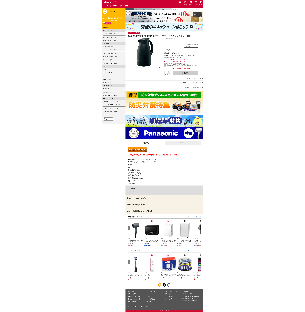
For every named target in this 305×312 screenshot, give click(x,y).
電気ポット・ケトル (166, 9)
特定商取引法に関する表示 (110, 95)
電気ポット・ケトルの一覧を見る (192, 82)
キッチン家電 (156, 9)
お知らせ (105, 76)
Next (199, 228)
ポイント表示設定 (150, 299)
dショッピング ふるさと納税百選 (111, 105)
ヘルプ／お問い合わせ (109, 72)
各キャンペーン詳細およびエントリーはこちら (176, 61)
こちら (146, 306)
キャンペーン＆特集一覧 (109, 37)
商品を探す (131, 291)
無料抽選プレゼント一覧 (109, 40)
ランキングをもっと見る (194, 216)
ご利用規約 (106, 88)
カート (147, 294)
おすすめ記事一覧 (150, 291)
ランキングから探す (108, 60)
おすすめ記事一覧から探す (110, 63)
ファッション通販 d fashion (110, 111)
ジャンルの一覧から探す (109, 50)
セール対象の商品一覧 (109, 34)
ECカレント (131, 191)
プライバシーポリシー (109, 92)
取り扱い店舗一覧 (133, 301)
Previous (129, 228)
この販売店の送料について (191, 47)
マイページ (148, 296)
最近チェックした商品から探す (111, 53)
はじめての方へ (107, 82)
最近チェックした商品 (134, 296)
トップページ (129, 9)
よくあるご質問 (107, 79)
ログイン (108, 119)
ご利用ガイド (106, 69)
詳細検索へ (105, 27)
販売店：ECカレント (192, 44)
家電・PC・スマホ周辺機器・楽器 (143, 9)
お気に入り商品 (132, 294)
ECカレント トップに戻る (194, 78)
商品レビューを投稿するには (193, 87)
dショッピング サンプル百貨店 (111, 101)
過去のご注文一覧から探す (110, 56)
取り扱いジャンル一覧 (134, 299)
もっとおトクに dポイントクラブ (111, 108)
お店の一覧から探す (108, 46)
